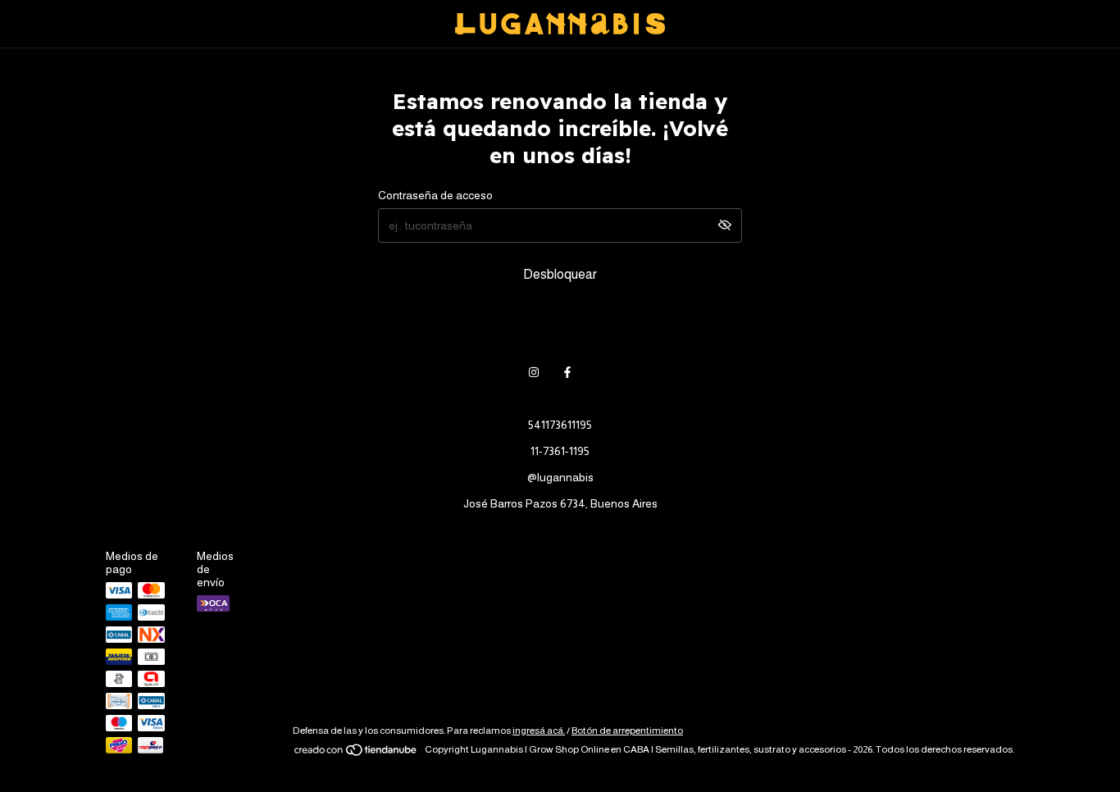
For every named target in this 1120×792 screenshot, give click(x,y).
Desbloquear (560, 274)
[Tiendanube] (356, 753)
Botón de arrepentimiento (627, 730)
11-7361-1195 (560, 450)
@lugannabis (560, 477)
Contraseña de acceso (435, 195)
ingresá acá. (538, 730)
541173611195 (560, 424)
